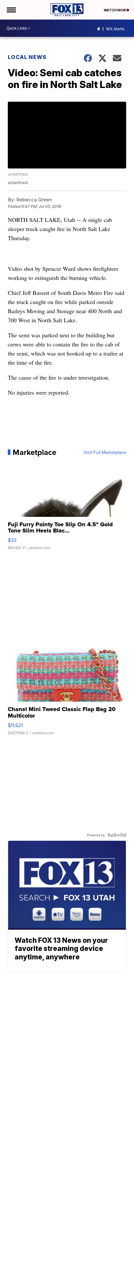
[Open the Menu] (11, 10)
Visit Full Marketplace (105, 452)
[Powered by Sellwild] (116, 835)
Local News (27, 57)
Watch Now (115, 10)
